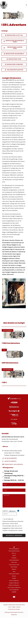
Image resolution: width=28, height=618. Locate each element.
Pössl (14, 571)
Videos (14, 555)
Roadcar (14, 576)
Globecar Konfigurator (14, 585)
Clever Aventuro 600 (14, 564)
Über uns (14, 553)
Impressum (20, 612)
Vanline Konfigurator (14, 580)
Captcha (5, 511)
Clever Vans (14, 562)
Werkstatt (14, 557)
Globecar (14, 569)
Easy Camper (14, 567)
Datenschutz (14, 614)
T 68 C (4, 382)
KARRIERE (14, 592)
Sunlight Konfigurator (14, 583)
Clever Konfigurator (14, 589)
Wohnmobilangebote (14, 548)
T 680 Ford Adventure (11, 343)
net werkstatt (17, 609)
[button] (3, 293)
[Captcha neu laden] (18, 511)
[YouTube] (14, 597)
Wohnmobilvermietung (14, 551)
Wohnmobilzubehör (14, 560)
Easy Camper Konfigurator (14, 587)
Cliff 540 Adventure (10, 363)
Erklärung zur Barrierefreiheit (11, 612)
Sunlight (14, 578)
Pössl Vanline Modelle (14, 573)
